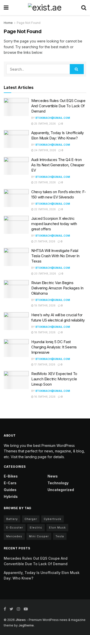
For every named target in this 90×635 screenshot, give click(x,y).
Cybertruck (52, 519)
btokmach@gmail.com (53, 117)
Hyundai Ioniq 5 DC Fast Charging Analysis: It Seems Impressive (54, 347)
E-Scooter (14, 527)
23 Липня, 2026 (45, 182)
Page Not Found (28, 23)
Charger (30, 519)
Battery (12, 519)
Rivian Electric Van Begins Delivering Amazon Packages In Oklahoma (57, 288)
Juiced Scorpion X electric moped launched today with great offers (54, 223)
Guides (10, 490)
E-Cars (10, 483)
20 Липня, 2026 (45, 273)
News (53, 476)
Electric (36, 527)
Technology (58, 483)
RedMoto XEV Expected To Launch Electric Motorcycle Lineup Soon (54, 379)
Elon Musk (57, 527)
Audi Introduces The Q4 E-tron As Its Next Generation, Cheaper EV (57, 165)
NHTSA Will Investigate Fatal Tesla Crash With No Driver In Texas (55, 255)
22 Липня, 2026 (45, 209)
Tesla (60, 536)
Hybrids (11, 496)
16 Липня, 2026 (45, 396)
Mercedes (14, 536)
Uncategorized (61, 490)
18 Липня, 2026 (45, 332)
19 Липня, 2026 (45, 305)
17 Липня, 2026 (44, 364)
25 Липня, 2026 (45, 123)
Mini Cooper (39, 536)
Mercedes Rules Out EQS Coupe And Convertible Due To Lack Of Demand (58, 106)
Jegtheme (26, 625)
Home (8, 23)
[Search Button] (77, 69)
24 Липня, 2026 (45, 150)
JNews (21, 620)
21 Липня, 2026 (44, 241)
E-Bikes (11, 476)
